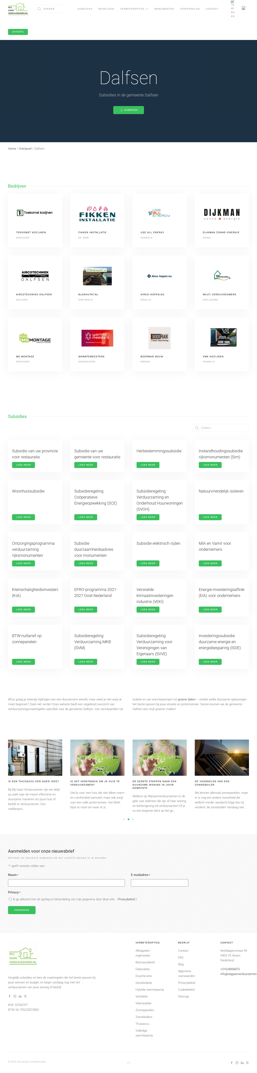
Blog (181, 964)
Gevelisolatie (144, 983)
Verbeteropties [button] (132, 8)
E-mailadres (140, 875)
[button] (128, 1063)
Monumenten (164, 8)
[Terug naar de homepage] (18, 9)
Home (12, 148)
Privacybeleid (126, 899)
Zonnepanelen (145, 1010)
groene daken (187, 699)
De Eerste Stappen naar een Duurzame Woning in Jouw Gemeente (154, 785)
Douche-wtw (144, 976)
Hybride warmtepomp (150, 989)
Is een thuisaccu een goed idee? (33, 781)
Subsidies (85, 8)
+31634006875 (230, 969)
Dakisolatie (143, 969)
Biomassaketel (145, 962)
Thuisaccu (142, 1024)
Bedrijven (106, 8)
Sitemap (183, 996)
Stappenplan (190, 8)
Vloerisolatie (143, 1003)
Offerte (18, 32)
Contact (212, 8)
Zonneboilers (144, 1017)
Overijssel (25, 148)
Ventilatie (142, 996)
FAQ (180, 957)
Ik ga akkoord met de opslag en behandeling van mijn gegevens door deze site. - (75, 899)
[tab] (124, 819)
